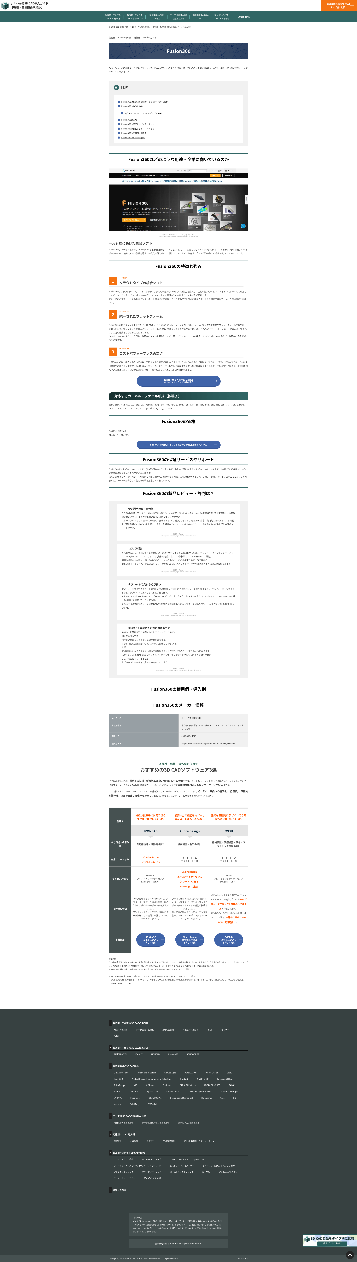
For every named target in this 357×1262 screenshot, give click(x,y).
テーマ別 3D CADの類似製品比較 (178, 17)
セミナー (225, 1029)
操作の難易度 (168, 1029)
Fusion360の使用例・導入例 (134, 133)
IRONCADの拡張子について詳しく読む (150, 939)
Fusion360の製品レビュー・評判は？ (137, 128)
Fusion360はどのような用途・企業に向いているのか (144, 101)
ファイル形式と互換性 (123, 1159)
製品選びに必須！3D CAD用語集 (222, 17)
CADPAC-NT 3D (173, 1091)
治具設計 (134, 1141)
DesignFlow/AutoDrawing (200, 1091)
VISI (136, 1085)
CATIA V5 (118, 1097)
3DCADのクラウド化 (153, 1178)
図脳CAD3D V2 (120, 1054)
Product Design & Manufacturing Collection (151, 1078)
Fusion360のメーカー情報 (133, 137)
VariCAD (117, 1091)
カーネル (206, 1171)
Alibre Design (212, 1072)
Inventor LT (135, 1097)
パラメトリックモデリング (181, 1171)
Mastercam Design (229, 1091)
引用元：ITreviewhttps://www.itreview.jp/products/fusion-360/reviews (178, 535)
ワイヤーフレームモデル (124, 1178)
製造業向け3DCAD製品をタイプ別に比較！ (339, 5)
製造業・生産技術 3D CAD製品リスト (134, 17)
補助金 (117, 1035)
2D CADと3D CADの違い (152, 1159)
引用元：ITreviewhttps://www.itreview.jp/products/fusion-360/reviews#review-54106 (178, 669)
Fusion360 (173, 1054)
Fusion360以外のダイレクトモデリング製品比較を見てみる (178, 444)
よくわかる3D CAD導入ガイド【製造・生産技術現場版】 (29, 5)
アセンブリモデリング (123, 1171)
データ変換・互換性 (145, 1029)
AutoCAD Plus (191, 1072)
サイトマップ (242, 1258)
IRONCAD (155, 1054)
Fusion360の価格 (129, 119)
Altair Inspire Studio (147, 1072)
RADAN (232, 1085)
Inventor (117, 1104)
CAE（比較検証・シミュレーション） (200, 1141)
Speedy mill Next (224, 1078)
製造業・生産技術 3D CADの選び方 (113, 17)
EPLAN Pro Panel (121, 1072)
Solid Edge (135, 1104)
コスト (210, 1029)
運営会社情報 (244, 16)
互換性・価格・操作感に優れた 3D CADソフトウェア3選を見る (178, 381)
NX (234, 1097)
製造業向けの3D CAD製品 (156, 17)
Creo (222, 1097)
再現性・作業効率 (190, 1029)
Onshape (167, 1085)
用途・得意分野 (120, 1029)
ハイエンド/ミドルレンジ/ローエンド (188, 1159)
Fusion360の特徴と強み (132, 106)
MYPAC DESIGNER (212, 1085)
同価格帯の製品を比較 (123, 1122)
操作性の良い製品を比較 (188, 1122)
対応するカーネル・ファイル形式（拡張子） (143, 113)
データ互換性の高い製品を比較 (155, 1122)
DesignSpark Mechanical (181, 1097)
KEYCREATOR (202, 1078)
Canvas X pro (170, 1072)
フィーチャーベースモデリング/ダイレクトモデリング (137, 1165)
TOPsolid (152, 1104)
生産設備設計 (169, 1141)
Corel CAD (118, 1078)
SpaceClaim (152, 1091)
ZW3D (229, 1072)
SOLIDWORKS (193, 1054)
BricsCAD (184, 1078)
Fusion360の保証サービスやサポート (137, 124)
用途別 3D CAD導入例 (200, 17)
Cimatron (134, 1091)
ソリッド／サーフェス (151, 1171)
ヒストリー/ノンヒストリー (182, 1165)
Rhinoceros (206, 1097)
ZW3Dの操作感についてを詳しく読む (228, 939)
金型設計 (151, 1141)
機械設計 (118, 1141)
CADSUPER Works (188, 1085)
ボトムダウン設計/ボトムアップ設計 (219, 1165)
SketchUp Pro (155, 1097)
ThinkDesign (120, 1085)
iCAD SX (139, 1054)
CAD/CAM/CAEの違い (228, 1171)
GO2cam (150, 1085)
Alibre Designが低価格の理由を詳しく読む (189, 939)
